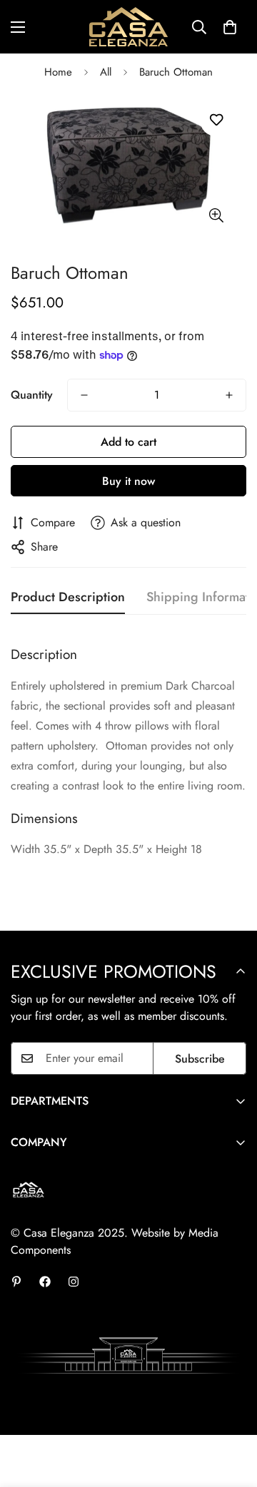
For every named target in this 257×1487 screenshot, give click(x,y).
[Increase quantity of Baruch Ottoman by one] (229, 395)
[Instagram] (73, 1281)
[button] (229, 27)
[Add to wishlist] (216, 120)
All (105, 72)
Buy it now (128, 481)
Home (58, 72)
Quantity (32, 395)
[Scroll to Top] (231, 1411)
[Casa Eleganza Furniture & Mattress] (128, 26)
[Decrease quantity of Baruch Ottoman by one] (84, 395)
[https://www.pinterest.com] (16, 1281)
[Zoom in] (216, 215)
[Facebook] (45, 1281)
